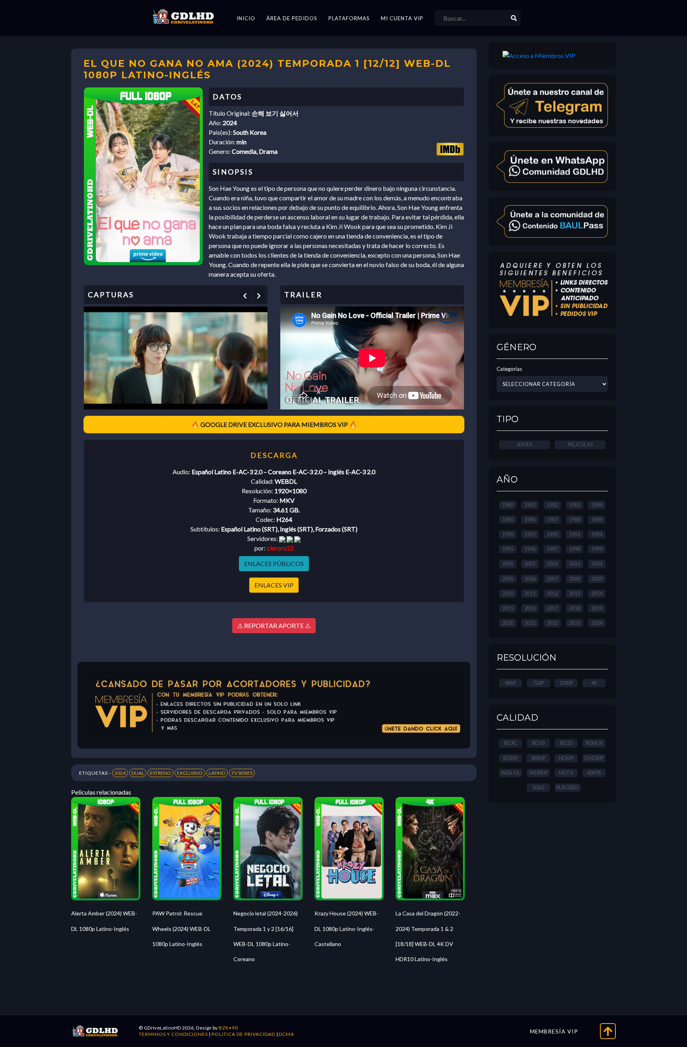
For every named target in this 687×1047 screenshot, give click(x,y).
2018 (574, 608)
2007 (552, 579)
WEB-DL (510, 773)
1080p (566, 683)
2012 (552, 593)
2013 (574, 593)
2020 (507, 623)
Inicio (246, 18)
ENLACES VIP (273, 585)
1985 (507, 519)
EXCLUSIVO (190, 773)
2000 (507, 563)
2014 (596, 593)
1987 (552, 519)
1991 (530, 534)
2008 (574, 579)
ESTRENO (160, 773)
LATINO (217, 773)
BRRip (538, 758)
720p (538, 683)
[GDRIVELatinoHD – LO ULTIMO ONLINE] (183, 17)
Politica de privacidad (243, 1034)
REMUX (594, 743)
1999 (596, 549)
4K (594, 683)
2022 (552, 623)
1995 (507, 549)
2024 (120, 773)
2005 (507, 579)
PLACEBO (567, 787)
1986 (530, 519)
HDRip (566, 758)
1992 (552, 534)
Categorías (509, 369)
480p (510, 683)
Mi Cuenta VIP (402, 18)
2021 (530, 623)
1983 (574, 505)
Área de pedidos (291, 18)
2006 (530, 579)
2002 (552, 563)
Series (524, 444)
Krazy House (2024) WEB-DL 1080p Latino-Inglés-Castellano (346, 928)
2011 (530, 593)
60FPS (594, 773)
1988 (574, 519)
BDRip (510, 758)
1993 (574, 534)
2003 (574, 563)
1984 (596, 505)
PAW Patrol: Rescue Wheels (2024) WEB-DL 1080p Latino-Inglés (181, 928)
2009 (596, 579)
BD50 (538, 743)
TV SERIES (241, 773)
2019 (596, 608)
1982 (552, 505)
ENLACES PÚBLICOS (274, 563)
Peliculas (580, 444)
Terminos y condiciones (173, 1034)
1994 (596, 534)
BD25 (566, 743)
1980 (507, 505)
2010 (507, 593)
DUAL (138, 773)
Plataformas (349, 18)
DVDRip (594, 758)
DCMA (286, 1034)
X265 (538, 787)
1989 (596, 519)
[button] (245, 295)
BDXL (510, 743)
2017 (552, 608)
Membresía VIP (554, 1031)
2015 (507, 608)
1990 (507, 534)
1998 (574, 549)
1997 (552, 549)
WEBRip (538, 773)
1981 (530, 505)
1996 (530, 549)
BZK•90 (228, 1028)
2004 (596, 563)
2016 (530, 608)
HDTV (566, 773)
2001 (530, 563)
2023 (574, 623)
